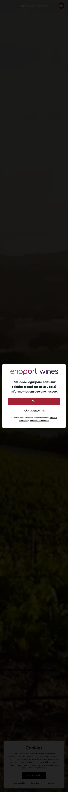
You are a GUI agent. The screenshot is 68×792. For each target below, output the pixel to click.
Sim (34, 401)
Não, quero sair (34, 410)
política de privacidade (39, 420)
